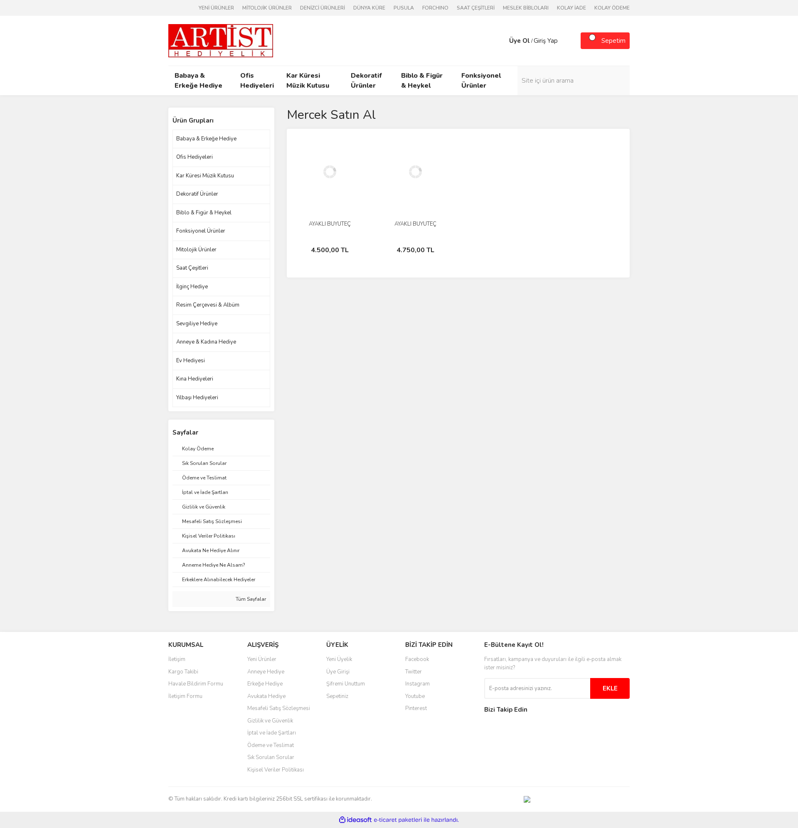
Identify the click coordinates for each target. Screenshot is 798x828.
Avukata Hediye (266, 696)
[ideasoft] (355, 820)
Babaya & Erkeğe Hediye (206, 139)
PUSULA (404, 8)
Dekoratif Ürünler (197, 194)
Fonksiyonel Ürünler (200, 231)
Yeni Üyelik (339, 659)
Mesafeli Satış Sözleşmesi (278, 708)
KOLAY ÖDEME (612, 8)
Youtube (415, 696)
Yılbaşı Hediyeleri (197, 397)
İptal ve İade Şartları (271, 733)
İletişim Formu (185, 696)
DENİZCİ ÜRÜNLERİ (322, 8)
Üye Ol (519, 41)
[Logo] (220, 40)
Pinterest (416, 708)
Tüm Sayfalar (250, 599)
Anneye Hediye (265, 672)
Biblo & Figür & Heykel (204, 212)
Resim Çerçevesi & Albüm (207, 305)
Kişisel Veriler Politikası (275, 770)
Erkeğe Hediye (265, 684)
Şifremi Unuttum (345, 684)
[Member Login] (501, 40)
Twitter (413, 672)
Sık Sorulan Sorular (270, 757)
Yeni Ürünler (261, 659)
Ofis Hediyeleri (194, 157)
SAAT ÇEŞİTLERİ (476, 8)
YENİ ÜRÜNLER (216, 8)
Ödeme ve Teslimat (270, 745)
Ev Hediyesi (190, 360)
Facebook (417, 659)
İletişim (176, 659)
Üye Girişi (338, 672)
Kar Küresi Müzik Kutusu (205, 175)
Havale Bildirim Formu (195, 684)
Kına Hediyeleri (194, 379)
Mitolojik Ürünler (196, 249)
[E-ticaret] (398, 819)
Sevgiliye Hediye (196, 323)
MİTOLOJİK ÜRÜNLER (267, 8)
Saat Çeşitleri (192, 268)
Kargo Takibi (183, 672)
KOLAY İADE (571, 8)
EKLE (610, 688)
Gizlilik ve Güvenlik (270, 721)
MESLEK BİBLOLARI (526, 8)
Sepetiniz (337, 696)
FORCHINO (435, 8)
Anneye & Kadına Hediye (206, 342)
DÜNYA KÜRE (369, 8)
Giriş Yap (546, 41)
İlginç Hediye (192, 286)
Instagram (417, 684)
